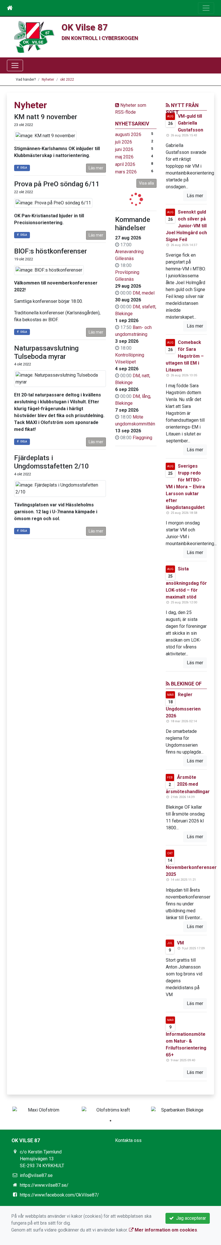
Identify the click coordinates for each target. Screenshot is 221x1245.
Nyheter (48, 80)
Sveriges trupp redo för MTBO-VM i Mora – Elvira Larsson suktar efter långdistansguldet (185, 486)
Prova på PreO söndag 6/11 (57, 184)
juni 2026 (124, 149)
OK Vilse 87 (85, 27)
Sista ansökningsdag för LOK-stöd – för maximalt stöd (186, 583)
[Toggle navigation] (206, 8)
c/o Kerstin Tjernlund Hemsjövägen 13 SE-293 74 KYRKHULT (42, 1158)
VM (180, 943)
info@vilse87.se (36, 1175)
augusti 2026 (128, 134)
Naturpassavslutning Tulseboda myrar (46, 352)
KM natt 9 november (45, 117)
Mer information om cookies (165, 1230)
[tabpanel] (41, 1110)
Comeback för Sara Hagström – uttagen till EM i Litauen (185, 356)
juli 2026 (123, 142)
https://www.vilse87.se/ (44, 1185)
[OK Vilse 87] (34, 36)
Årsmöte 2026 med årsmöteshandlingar (188, 784)
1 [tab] (110, 1121)
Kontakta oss (128, 1140)
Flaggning (142, 437)
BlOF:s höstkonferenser (50, 251)
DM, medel (144, 293)
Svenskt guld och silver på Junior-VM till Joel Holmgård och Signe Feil (186, 225)
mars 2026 (126, 172)
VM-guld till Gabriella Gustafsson (190, 123)
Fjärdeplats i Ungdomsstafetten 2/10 (51, 462)
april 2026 (125, 164)
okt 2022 (67, 80)
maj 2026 (124, 157)
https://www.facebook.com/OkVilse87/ (59, 1195)
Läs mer (96, 168)
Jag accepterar (190, 1218)
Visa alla (146, 183)
